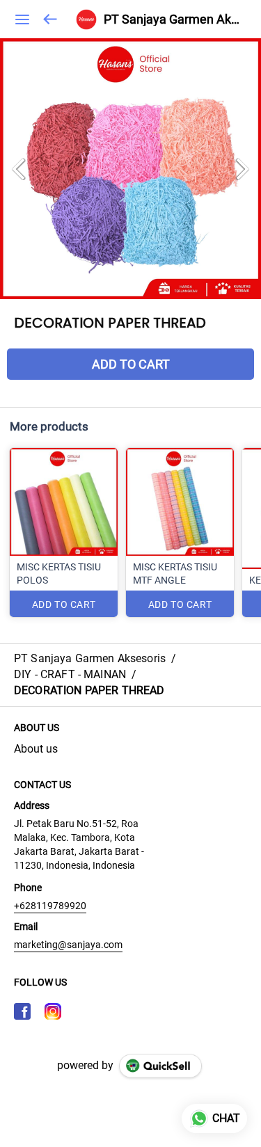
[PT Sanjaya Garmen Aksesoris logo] (86, 19)
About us (36, 748)
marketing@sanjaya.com (68, 944)
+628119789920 (50, 905)
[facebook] (22, 1011)
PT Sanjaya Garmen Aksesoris (172, 19)
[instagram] (53, 1011)
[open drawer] (22, 19)
